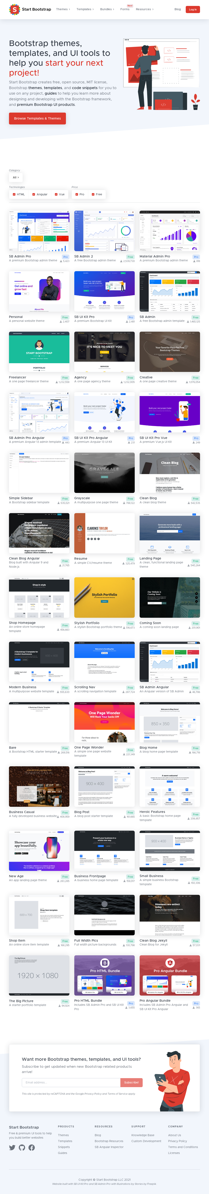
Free (99, 194)
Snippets (64, 1147)
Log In (193, 9)
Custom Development (146, 1141)
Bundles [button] (106, 9)
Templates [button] (84, 9)
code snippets (85, 88)
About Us (174, 1135)
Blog (178, 9)
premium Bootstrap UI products (46, 105)
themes (35, 88)
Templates (65, 1141)
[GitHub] (22, 1148)
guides (51, 93)
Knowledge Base (142, 1135)
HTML (21, 194)
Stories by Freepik (145, 1184)
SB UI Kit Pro (81, 1184)
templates (53, 88)
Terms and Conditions (183, 1147)
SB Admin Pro (102, 1184)
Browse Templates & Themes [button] (37, 118)
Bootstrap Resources (109, 1141)
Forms (124, 9)
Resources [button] (143, 9)
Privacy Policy (93, 1094)
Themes (63, 1135)
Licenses (174, 1153)
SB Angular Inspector (109, 1147)
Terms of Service (118, 1094)
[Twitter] (12, 1148)
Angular (42, 194)
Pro (82, 194)
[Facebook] (31, 1148)
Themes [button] (62, 9)
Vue (61, 194)
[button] (16, 177)
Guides (62, 1153)
